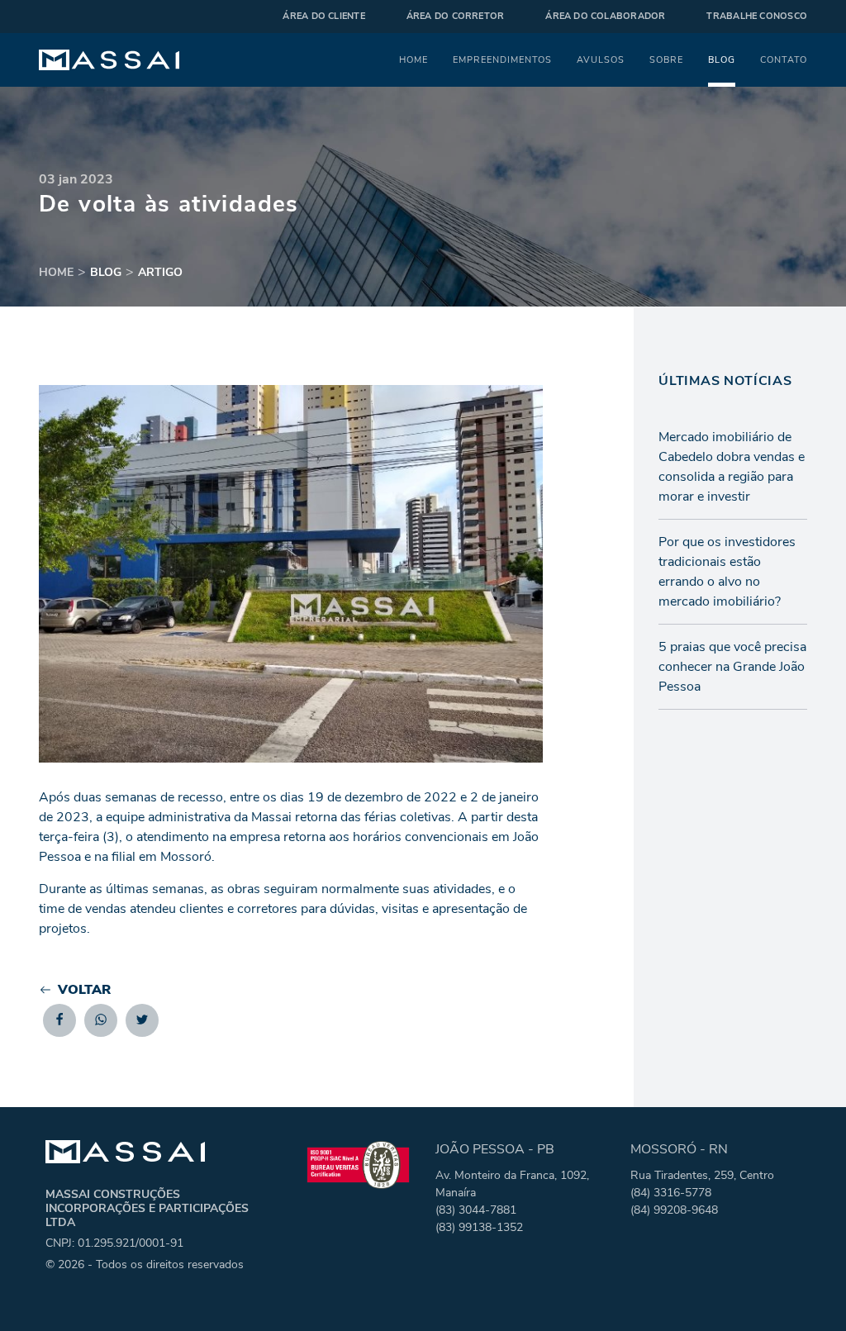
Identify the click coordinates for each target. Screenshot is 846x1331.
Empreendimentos (502, 59)
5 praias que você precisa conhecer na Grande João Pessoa (732, 667)
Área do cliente (323, 16)
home (56, 272)
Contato (783, 59)
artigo (160, 272)
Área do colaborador (605, 16)
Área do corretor (455, 16)
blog (105, 272)
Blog (721, 59)
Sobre (666, 59)
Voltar (84, 990)
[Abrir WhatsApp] (804, 1289)
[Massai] (109, 60)
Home (413, 59)
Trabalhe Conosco (756, 16)
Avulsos (601, 59)
